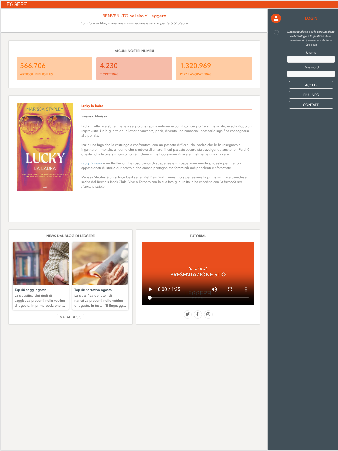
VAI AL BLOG (70, 317)
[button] (276, 18)
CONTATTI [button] (311, 105)
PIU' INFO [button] (311, 95)
